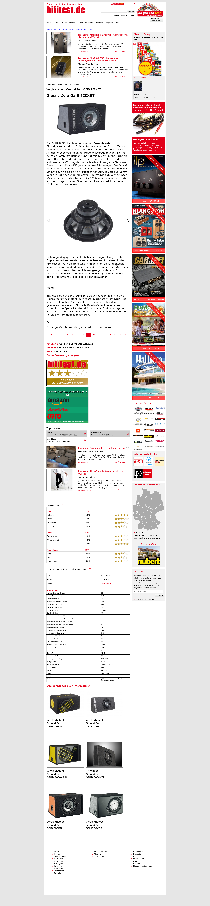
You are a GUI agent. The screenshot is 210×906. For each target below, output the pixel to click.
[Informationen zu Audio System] (149, 409)
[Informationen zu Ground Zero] (138, 425)
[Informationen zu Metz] (160, 431)
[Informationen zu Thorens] (160, 442)
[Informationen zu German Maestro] (160, 420)
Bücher (57, 854)
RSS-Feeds (59, 868)
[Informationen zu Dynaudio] (149, 414)
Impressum (138, 851)
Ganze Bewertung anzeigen (62, 355)
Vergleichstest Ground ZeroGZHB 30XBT (94, 825)
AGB (135, 856)
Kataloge (58, 866)
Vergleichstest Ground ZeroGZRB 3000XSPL (57, 774)
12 (109, 334)
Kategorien (89, 22)
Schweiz (140, 532)
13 (115, 334)
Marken (80, 22)
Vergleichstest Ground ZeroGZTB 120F (94, 723)
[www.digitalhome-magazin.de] (138, 468)
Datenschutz (138, 858)
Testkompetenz (60, 856)
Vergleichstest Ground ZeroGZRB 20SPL (55, 723)
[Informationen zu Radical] (138, 442)
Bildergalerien (60, 863)
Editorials (58, 873)
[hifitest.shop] (147, 480)
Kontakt (136, 863)
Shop (117, 22)
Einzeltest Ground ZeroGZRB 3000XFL (95, 774)
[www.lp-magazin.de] (138, 480)
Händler (99, 22)
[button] (128, 221)
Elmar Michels (147, 92)
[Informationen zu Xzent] (149, 448)
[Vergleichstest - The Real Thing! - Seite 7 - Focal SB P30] (57, 334)
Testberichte (58, 22)
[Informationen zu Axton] (160, 409)
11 (104, 334)
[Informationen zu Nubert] (149, 437)
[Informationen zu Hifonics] (160, 425)
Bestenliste (70, 22)
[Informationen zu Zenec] (160, 448)
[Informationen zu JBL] (138, 431)
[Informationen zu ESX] (138, 420)
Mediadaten (138, 854)
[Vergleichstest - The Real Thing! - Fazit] (125, 334)
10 (99, 334)
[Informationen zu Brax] (138, 414)
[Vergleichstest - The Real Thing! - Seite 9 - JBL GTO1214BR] (120, 334)
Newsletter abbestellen (145, 599)
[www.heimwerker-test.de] (159, 468)
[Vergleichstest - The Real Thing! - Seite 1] (52, 334)
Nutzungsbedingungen (143, 866)
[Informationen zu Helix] (149, 425)
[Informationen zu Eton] (149, 420)
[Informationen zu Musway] (138, 437)
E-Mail (144, 95)
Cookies (136, 861)
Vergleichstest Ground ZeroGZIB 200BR (55, 825)
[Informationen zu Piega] (160, 437)
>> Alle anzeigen (122, 51)
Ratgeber (109, 22)
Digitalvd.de (99, 854)
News (48, 22)
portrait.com (99, 856)
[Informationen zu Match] (149, 431)
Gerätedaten (59, 861)
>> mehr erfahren (141, 77)
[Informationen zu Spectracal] (149, 442)
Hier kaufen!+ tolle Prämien (156, 20)
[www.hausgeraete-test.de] (148, 468)
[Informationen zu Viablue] (138, 448)
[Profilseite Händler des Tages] (149, 564)
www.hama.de (106, 584)
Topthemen (59, 870)
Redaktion (58, 858)
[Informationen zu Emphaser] (160, 414)
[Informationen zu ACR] (138, 409)
